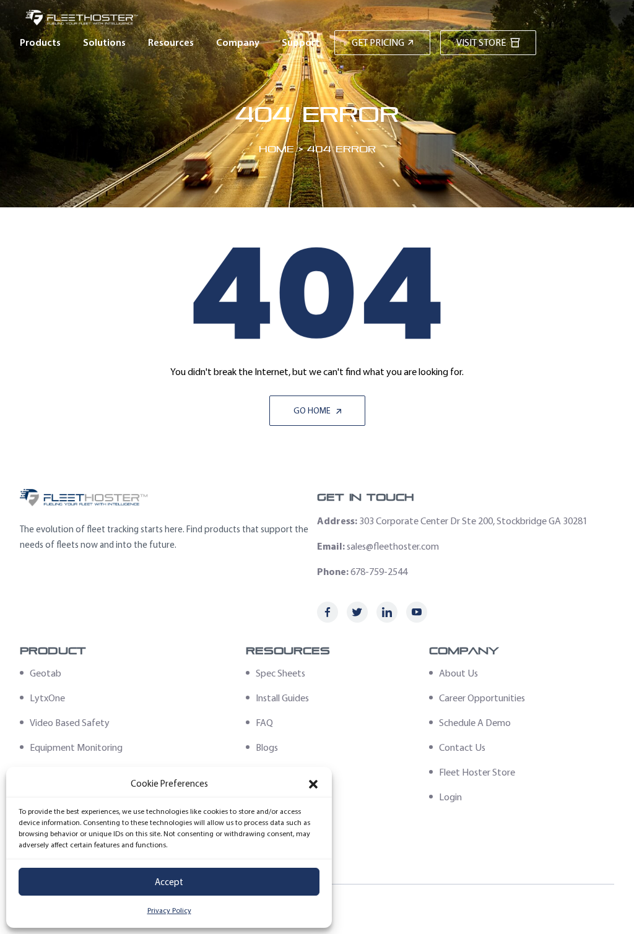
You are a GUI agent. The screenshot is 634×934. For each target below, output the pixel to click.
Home (276, 149)
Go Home (312, 410)
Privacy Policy (169, 910)
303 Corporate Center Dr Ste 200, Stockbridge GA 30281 (473, 521)
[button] (313, 784)
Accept (169, 882)
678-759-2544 (378, 571)
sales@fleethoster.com (393, 546)
